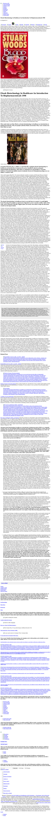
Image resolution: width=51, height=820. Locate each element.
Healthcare (5, 9)
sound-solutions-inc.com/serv (39, 799)
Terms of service (6, 790)
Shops (2, 609)
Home (4, 815)
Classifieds (5, 761)
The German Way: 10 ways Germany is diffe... (9, 630)
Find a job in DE (6, 719)
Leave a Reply (4, 583)
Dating (2, 586)
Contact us (5, 778)
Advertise (5, 774)
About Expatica (6, 771)
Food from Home (4, 602)
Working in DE (6, 5)
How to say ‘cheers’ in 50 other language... (8, 625)
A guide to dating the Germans (6, 620)
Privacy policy (6, 781)
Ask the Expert (4, 744)
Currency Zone (4, 587)
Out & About (6, 15)
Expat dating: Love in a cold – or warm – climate (11, 363)
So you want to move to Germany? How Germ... (9, 635)
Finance (5, 6)
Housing (5, 8)
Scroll (2, 812)
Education (5, 10)
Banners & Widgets (7, 776)
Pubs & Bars (3, 604)
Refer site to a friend (7, 793)
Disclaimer (5, 786)
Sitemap (5, 788)
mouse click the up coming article (43, 802)
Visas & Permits (6, 4)
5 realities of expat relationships (7, 396)
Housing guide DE (7, 727)
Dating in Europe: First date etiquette (8, 383)
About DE (5, 12)
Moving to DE (6, 3)
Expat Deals (3, 590)
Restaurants (3, 607)
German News (4, 741)
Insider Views (6, 14)
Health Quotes (4, 588)
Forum (4, 751)
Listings (5, 760)
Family (4, 11)
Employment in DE (7, 718)
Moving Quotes (4, 591)
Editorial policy (6, 783)
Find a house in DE (7, 728)
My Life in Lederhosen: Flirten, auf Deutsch (10, 417)
